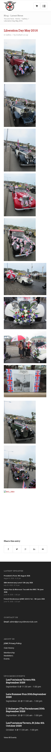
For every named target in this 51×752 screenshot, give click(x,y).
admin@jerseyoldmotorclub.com (23, 621)
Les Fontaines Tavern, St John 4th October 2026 (25, 724)
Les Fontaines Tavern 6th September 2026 (20, 681)
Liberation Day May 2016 (21, 30)
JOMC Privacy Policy (13, 643)
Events (7, 658)
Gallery (24, 19)
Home (17, 19)
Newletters (8, 655)
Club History (9, 648)
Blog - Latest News (13, 15)
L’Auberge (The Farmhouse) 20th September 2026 (25, 710)
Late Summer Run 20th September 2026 (26, 696)
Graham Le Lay (22, 35)
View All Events (10, 737)
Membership (9, 652)
